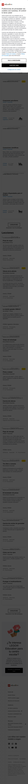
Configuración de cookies (14, 69)
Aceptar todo (14, 65)
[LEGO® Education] (7, 4)
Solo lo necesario (14, 60)
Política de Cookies (11, 54)
